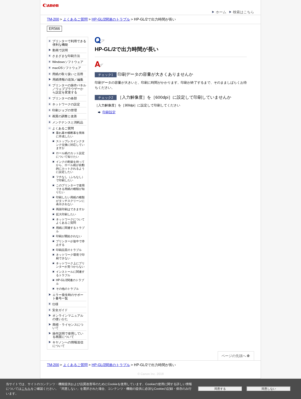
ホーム (221, 12)
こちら (26, 388)
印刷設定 (109, 112)
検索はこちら (243, 12)
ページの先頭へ (233, 356)
